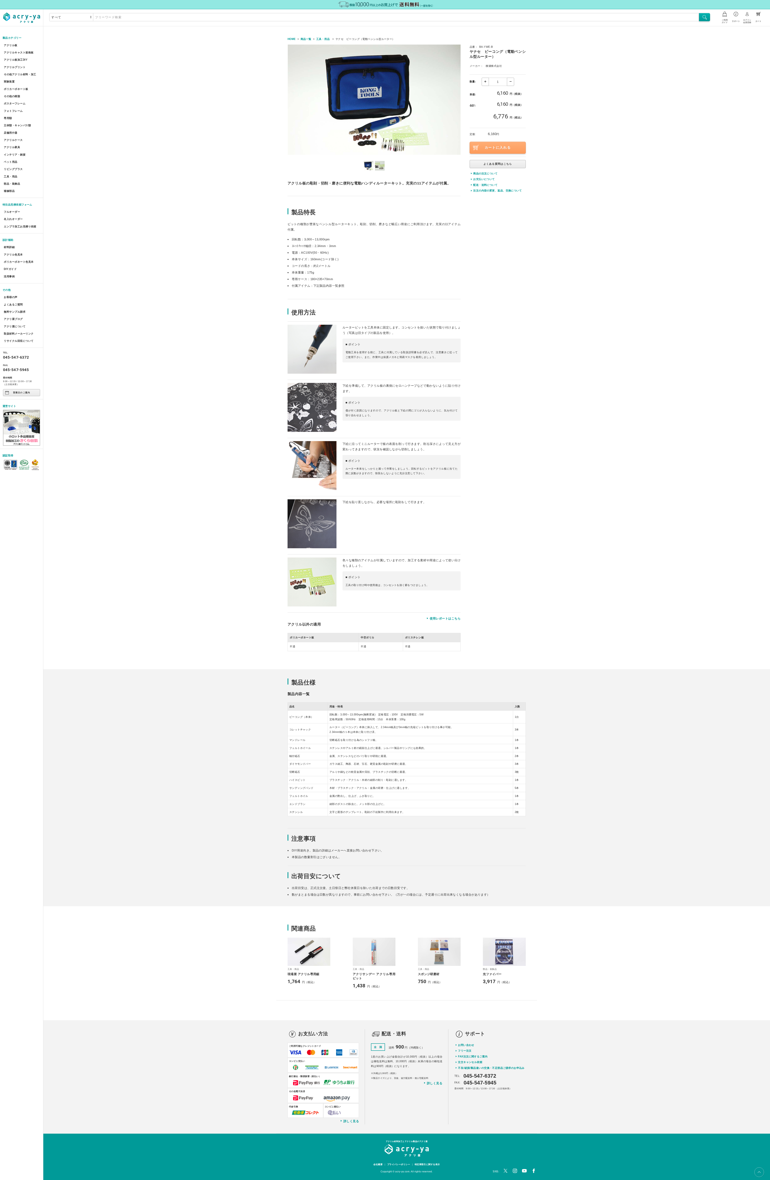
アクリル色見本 (13, 254)
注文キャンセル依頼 (470, 1062)
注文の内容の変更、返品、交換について (497, 190)
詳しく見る (351, 1121)
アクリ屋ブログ (13, 318)
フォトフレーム (13, 110)
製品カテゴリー (12, 37)
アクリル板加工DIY (15, 59)
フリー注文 (464, 1050)
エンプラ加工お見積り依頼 (20, 226)
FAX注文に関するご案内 (472, 1056)
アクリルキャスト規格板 (18, 52)
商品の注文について (485, 173)
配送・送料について (485, 184)
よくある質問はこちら (497, 163)
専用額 (8, 118)
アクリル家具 (12, 147)
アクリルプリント (14, 67)
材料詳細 (9, 247)
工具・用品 (10, 176)
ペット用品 (10, 161)
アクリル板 (10, 45)
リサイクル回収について (18, 340)
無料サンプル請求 (14, 311)
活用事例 (9, 276)
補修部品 (9, 190)
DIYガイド (10, 269)
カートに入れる (498, 148)
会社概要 (378, 1164)
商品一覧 (306, 39)
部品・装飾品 (12, 183)
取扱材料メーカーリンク (18, 333)
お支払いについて (484, 179)
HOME (292, 39)
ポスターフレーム (14, 103)
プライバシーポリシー (398, 1164)
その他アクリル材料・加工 (20, 74)
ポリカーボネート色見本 (18, 261)
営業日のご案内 (21, 392)
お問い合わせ (466, 1045)
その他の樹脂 (12, 96)
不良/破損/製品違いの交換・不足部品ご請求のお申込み (491, 1067)
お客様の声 (10, 297)
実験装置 (9, 81)
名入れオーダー (13, 219)
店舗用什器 (10, 132)
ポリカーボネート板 (16, 89)
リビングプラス (13, 169)
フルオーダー (12, 211)
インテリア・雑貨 (14, 154)
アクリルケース (13, 139)
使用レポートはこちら (445, 618)
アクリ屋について (14, 326)
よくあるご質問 (13, 304)
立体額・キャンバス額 (17, 125)
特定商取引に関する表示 (427, 1164)
